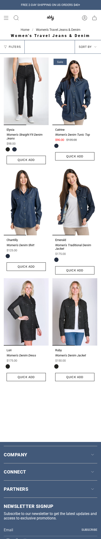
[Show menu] (6, 18)
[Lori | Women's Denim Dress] (26, 312)
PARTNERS (16, 489)
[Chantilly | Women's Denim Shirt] (26, 202)
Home (25, 30)
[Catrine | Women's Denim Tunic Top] (74, 91)
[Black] (8, 149)
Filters (15, 47)
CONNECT (15, 472)
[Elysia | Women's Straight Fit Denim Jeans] (26, 91)
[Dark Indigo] (14, 149)
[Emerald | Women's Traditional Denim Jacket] (74, 202)
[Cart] (94, 18)
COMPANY (15, 454)
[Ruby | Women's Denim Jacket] (74, 312)
